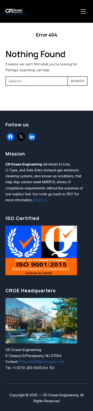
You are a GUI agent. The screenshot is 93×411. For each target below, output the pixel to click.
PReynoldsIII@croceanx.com (41, 362)
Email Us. (40, 200)
